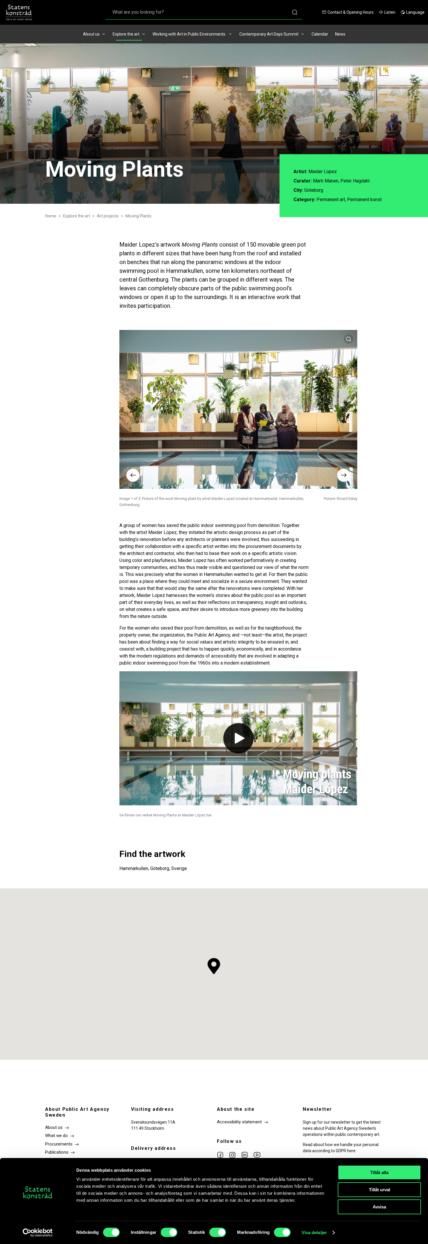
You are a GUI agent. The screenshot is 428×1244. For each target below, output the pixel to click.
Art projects (108, 216)
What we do (56, 1135)
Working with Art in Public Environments (189, 34)
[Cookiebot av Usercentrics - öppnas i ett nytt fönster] (37, 1232)
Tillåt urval (379, 1189)
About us (91, 34)
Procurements (58, 1144)
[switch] (169, 1232)
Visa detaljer (314, 1232)
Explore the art (126, 34)
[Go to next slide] (343, 475)
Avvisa (379, 1206)
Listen (389, 12)
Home (50, 216)
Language (415, 12)
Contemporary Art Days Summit (268, 34)
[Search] (295, 12)
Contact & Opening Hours (351, 12)
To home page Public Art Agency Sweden (21, 12)
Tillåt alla (379, 1172)
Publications (56, 1152)
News (340, 34)
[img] (238, 738)
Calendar (320, 34)
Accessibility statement (239, 1121)
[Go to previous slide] (132, 475)
